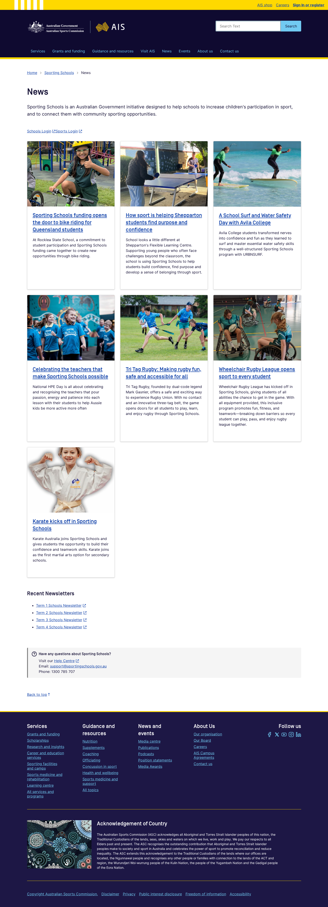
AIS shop (264, 5)
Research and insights (45, 746)
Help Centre (66, 660)
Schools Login (41, 131)
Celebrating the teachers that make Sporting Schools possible (70, 373)
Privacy (129, 894)
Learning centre (40, 785)
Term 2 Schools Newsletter (61, 612)
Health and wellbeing (100, 772)
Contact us (203, 763)
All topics (91, 790)
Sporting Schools (59, 72)
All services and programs (40, 793)
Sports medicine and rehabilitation (44, 776)
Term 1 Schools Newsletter (61, 605)
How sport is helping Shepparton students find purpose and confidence (164, 222)
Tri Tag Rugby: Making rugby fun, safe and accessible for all (163, 373)
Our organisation (208, 734)
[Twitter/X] (277, 735)
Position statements (155, 760)
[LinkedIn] (298, 735)
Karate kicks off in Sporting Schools (65, 525)
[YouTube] (284, 735)
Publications (148, 747)
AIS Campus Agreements (204, 755)
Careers (282, 5)
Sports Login (69, 131)
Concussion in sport (100, 766)
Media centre (149, 741)
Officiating (91, 760)
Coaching (91, 754)
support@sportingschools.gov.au (78, 666)
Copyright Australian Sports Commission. (62, 894)
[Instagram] (291, 735)
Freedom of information (206, 894)
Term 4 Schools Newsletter (61, 627)
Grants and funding (43, 734)
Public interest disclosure (160, 894)
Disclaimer (110, 894)
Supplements (94, 747)
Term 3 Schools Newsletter (61, 620)
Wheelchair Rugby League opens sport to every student (257, 373)
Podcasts (146, 754)
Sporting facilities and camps (42, 765)
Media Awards (150, 766)
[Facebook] (269, 735)
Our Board (202, 740)
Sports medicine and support (100, 781)
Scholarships (38, 740)
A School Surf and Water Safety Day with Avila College (255, 219)
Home (32, 72)
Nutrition (90, 741)
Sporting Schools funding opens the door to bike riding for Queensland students (70, 222)
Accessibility (240, 894)
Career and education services (45, 755)
